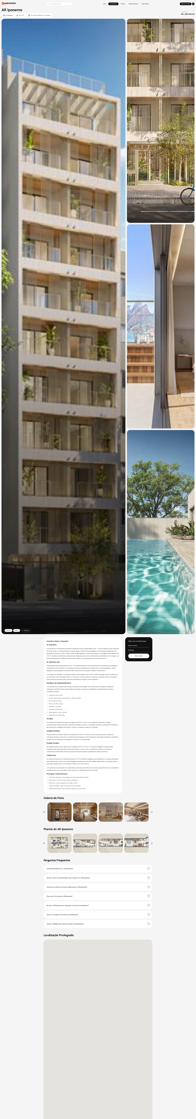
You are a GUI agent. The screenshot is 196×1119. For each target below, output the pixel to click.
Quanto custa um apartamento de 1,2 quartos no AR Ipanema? (68, 878)
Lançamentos (113, 4)
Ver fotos (8, 630)
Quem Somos (145, 4)
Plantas (17, 630)
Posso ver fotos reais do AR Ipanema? (60, 896)
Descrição (26, 630)
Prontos (123, 4)
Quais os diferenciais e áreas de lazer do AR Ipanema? (65, 924)
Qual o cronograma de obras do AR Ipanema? (62, 915)
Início (104, 4)
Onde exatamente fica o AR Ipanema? (60, 869)
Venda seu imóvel (133, 4)
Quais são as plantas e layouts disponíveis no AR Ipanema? (67, 887)
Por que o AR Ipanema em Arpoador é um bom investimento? (68, 905)
